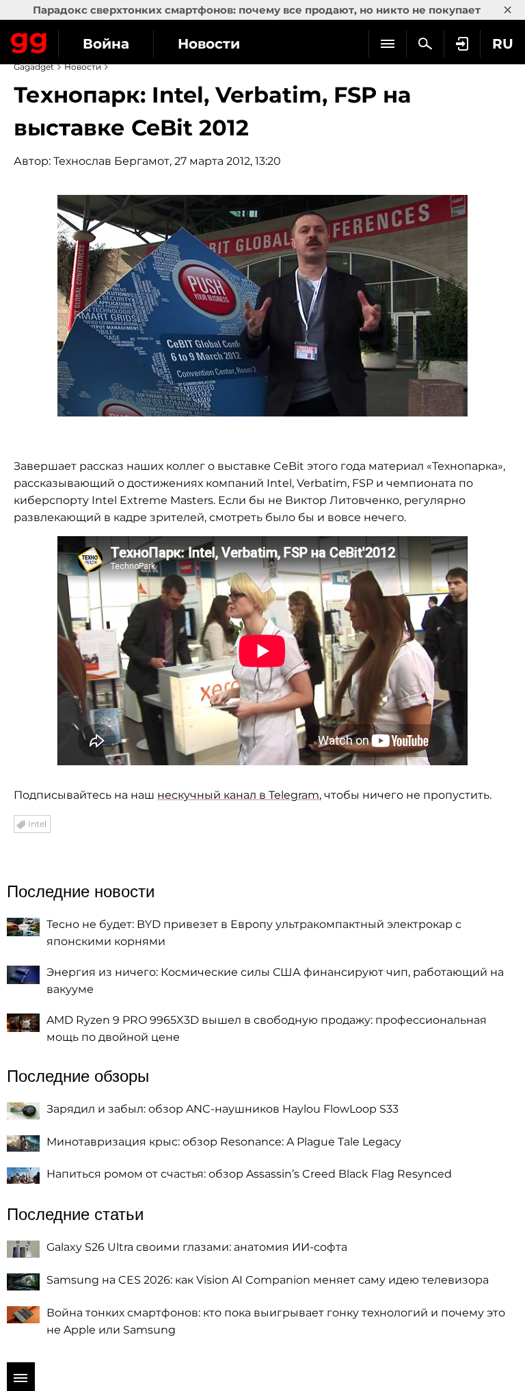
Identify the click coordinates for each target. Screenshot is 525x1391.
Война (106, 44)
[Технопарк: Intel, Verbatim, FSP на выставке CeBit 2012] (262, 305)
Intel (37, 824)
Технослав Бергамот (111, 161)
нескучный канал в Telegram (238, 795)
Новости (209, 44)
